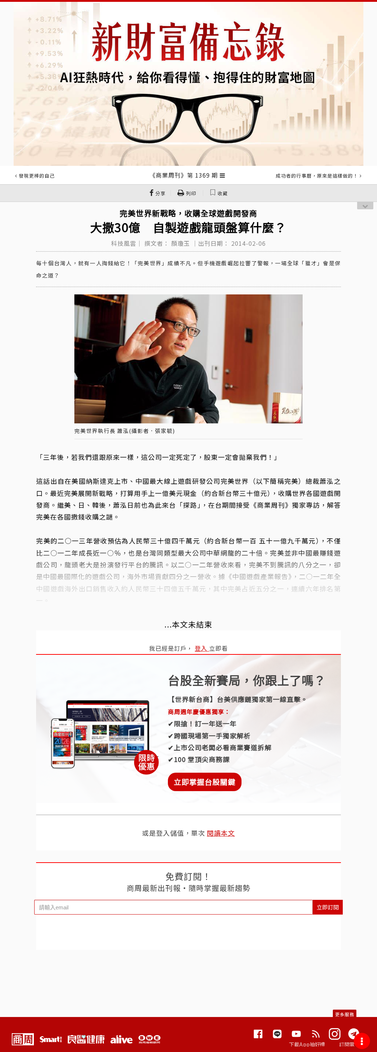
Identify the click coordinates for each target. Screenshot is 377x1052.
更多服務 (344, 1014)
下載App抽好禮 (307, 1044)
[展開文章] (222, 175)
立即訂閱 (328, 907)
